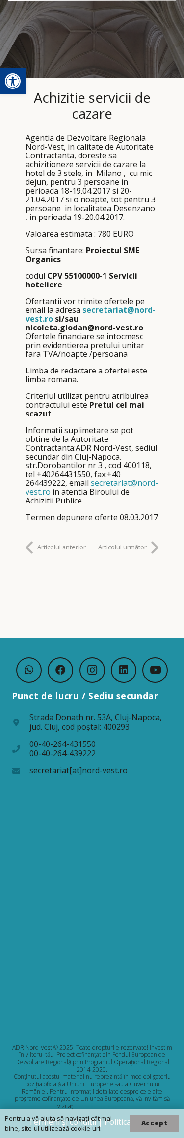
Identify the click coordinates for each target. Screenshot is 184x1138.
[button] (13, 81)
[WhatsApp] (29, 670)
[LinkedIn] (123, 670)
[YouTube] (155, 670)
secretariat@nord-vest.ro (91, 314)
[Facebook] (60, 670)
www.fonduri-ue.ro (100, 1106)
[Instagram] (92, 670)
